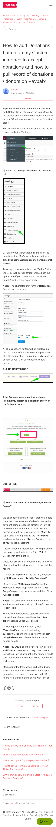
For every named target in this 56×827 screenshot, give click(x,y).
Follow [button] (28, 98)
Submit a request (40, 717)
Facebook (5, 688)
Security (34, 815)
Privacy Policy (20, 815)
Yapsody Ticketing (30, 15)
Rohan (14, 89)
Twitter (9, 688)
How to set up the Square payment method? (26, 760)
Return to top (10, 726)
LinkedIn (13, 688)
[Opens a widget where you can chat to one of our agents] (44, 822)
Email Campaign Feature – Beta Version (23, 754)
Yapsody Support (11, 15)
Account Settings (27, 22)
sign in (13, 803)
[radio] (20, 706)
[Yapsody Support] (10, 6)
